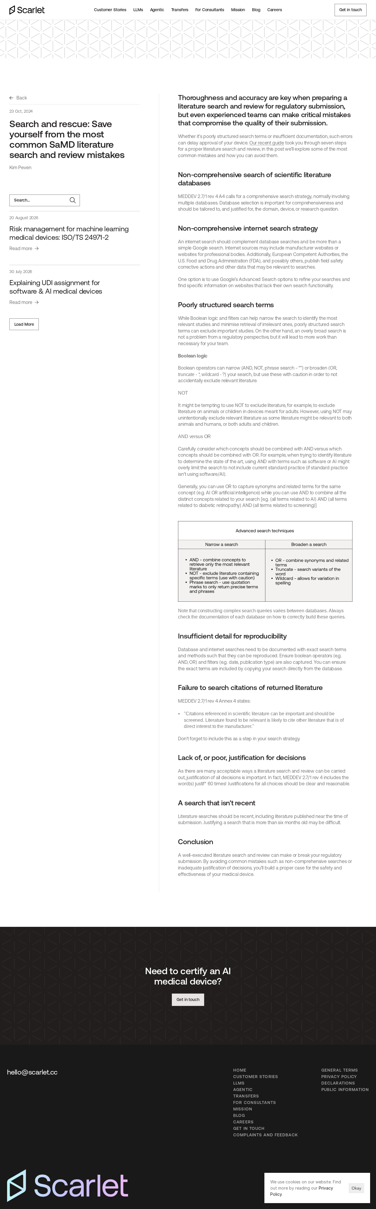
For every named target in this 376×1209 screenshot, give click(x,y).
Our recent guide (266, 142)
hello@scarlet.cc (32, 1072)
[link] (18, 98)
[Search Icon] (44, 200)
